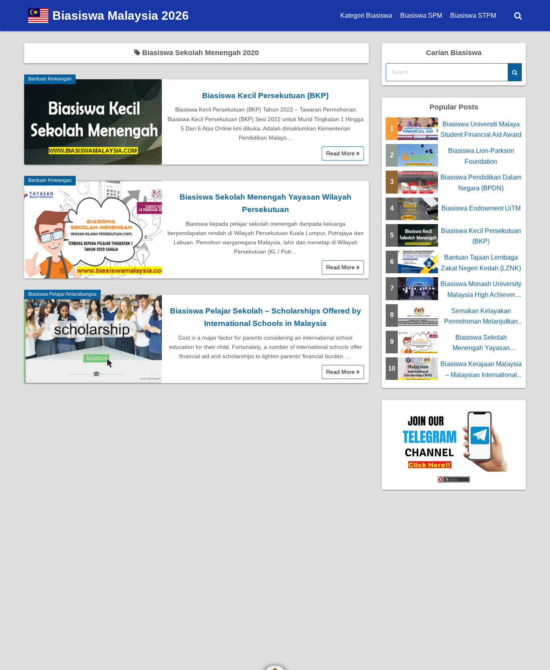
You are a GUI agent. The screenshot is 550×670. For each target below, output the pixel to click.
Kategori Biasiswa (366, 15)
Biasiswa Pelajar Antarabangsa (62, 294)
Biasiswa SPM (421, 15)
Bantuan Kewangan (50, 79)
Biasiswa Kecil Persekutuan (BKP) (265, 95)
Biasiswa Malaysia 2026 (120, 15)
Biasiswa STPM (473, 15)
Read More (341, 153)
